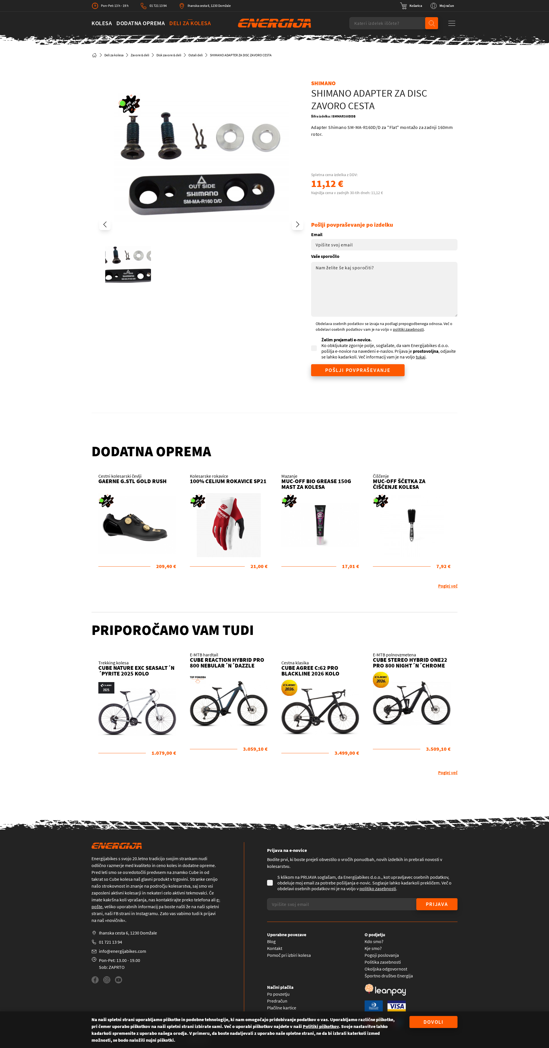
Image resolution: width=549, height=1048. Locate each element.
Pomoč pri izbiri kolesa (289, 955)
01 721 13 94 (158, 5)
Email (317, 234)
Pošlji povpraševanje (358, 370)
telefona (202, 899)
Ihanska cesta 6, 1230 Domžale (209, 5)
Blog (271, 941)
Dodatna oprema (140, 23)
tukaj (420, 357)
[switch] (411, 5)
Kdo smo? (374, 941)
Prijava (437, 904)
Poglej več (448, 586)
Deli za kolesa (190, 23)
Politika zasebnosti (383, 962)
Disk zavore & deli (168, 55)
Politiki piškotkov (321, 1026)
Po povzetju (278, 994)
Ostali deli (195, 55)
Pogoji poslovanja (382, 955)
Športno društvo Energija (389, 976)
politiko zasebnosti (377, 888)
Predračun (277, 1001)
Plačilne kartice (281, 1008)
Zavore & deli (140, 55)
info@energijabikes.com (122, 951)
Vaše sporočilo (325, 256)
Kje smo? (373, 948)
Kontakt (274, 948)
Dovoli (433, 1022)
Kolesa (102, 23)
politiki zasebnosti (408, 329)
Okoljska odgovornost (386, 969)
